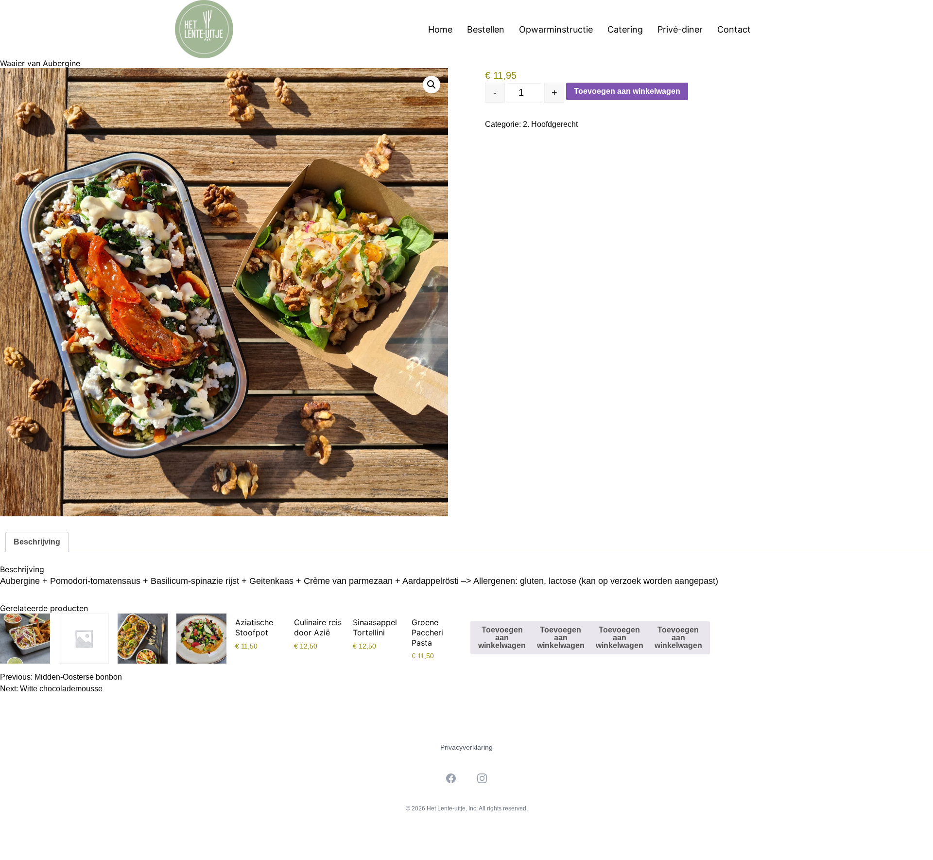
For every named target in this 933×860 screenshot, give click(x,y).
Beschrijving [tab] (37, 542)
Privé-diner (680, 29)
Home (440, 29)
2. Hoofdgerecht (550, 124)
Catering (625, 29)
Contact (734, 29)
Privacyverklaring (466, 747)
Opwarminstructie (556, 29)
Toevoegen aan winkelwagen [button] (502, 637)
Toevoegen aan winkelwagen (627, 91)
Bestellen (485, 29)
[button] (431, 84)
